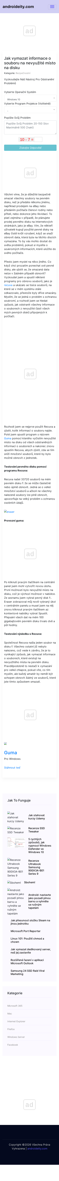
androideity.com (18, 6)
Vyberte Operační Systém (20, 92)
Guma (7, 438)
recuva (8, 285)
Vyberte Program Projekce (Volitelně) (27, 103)
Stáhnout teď (12, 767)
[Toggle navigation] (52, 6)
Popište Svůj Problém (17, 117)
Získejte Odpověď (30, 147)
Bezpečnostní (23, 73)
